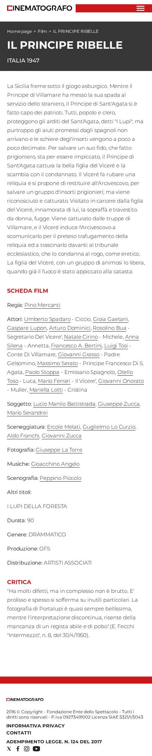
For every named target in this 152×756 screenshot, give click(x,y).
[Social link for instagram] (26, 748)
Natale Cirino (81, 336)
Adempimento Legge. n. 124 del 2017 (54, 741)
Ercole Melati (63, 426)
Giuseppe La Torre (59, 449)
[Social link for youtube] (36, 748)
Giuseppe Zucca (119, 403)
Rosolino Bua (109, 328)
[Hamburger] (140, 8)
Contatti (18, 733)
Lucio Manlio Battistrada (64, 403)
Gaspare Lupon (27, 328)
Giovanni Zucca (62, 435)
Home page (19, 31)
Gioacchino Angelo (55, 463)
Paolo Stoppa (42, 372)
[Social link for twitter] (9, 748)
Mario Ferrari (54, 380)
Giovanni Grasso (78, 354)
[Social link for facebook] (18, 748)
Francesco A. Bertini (76, 345)
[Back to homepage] (24, 699)
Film (42, 31)
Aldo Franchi (23, 435)
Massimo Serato (57, 363)
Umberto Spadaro (47, 319)
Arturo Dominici (69, 328)
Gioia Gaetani (110, 319)
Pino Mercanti (42, 305)
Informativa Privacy (35, 725)
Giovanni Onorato (121, 380)
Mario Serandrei (27, 412)
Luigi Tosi (116, 345)
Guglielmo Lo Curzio (109, 426)
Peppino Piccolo (60, 478)
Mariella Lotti (46, 389)
